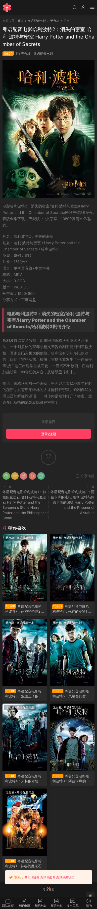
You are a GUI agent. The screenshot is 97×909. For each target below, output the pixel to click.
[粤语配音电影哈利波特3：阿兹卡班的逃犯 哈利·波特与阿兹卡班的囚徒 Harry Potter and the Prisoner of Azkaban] (72, 737)
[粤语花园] (6, 7)
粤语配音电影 (43, 54)
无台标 (26, 54)
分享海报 (87, 476)
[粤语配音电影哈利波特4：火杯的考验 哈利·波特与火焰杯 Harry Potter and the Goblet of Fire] (24, 737)
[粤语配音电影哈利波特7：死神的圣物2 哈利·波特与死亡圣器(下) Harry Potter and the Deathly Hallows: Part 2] (24, 567)
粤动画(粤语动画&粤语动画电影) (49, 877)
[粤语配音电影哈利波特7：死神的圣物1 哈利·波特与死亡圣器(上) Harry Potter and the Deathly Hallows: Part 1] (72, 567)
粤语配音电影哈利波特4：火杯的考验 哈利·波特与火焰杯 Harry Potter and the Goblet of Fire (24, 779)
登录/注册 (48, 434)
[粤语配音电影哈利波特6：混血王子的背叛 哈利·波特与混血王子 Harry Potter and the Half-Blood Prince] (24, 652)
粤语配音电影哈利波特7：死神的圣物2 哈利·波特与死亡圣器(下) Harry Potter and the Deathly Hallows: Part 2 (25, 609)
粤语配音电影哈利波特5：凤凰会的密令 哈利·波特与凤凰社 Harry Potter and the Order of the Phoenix (71, 694)
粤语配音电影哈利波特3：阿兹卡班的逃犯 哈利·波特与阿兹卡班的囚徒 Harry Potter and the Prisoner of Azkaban (72, 502)
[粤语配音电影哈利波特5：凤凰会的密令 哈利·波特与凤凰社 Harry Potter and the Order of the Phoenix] (72, 652)
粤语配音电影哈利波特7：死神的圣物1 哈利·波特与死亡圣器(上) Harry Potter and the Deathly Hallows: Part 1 (72, 609)
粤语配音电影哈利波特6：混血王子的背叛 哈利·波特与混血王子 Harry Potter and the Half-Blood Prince (25, 694)
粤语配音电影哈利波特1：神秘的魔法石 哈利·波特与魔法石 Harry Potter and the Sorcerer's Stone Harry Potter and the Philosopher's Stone (24, 864)
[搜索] (74, 7)
